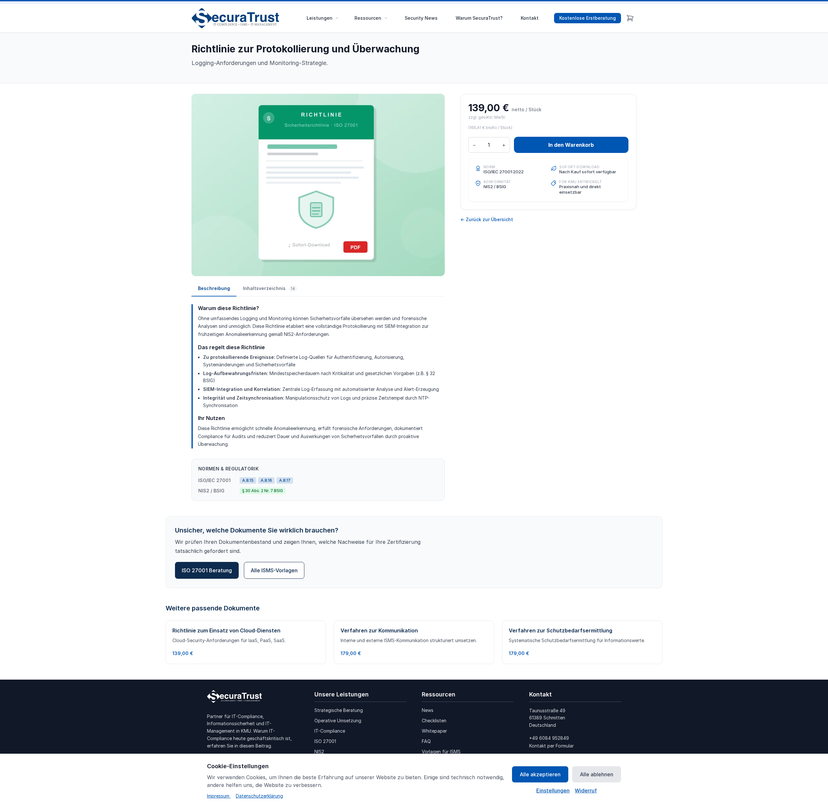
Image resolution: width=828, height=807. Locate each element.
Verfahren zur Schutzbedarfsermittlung (560, 630)
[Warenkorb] (630, 18)
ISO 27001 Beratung (207, 570)
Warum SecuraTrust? (479, 18)
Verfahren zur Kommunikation (379, 630)
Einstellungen (553, 790)
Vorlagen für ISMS (441, 751)
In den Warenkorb (571, 145)
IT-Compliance (329, 731)
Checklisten (434, 720)
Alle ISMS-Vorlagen (274, 570)
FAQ (426, 741)
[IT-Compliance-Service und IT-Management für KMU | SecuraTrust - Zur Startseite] (237, 18)
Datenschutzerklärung (259, 796)
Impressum (219, 796)
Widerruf (586, 790)
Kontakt (530, 18)
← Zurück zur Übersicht (486, 219)
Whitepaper (434, 731)
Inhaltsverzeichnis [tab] (269, 288)
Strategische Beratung (338, 710)
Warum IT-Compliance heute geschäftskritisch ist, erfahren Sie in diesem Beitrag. (249, 738)
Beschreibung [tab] (214, 288)
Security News (421, 18)
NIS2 (319, 751)
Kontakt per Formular (551, 745)
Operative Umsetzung (337, 720)
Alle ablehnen (596, 774)
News (427, 710)
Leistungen (319, 18)
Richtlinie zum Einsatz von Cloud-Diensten (226, 630)
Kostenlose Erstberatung (587, 18)
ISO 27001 (325, 741)
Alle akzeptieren (540, 774)
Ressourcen (367, 18)
